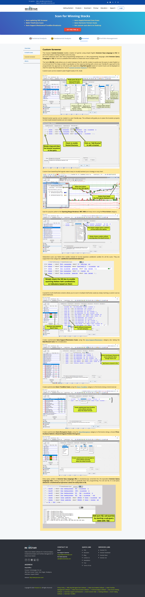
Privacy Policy (61, 587)
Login (121, 8)
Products (78, 8)
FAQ (85, 550)
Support (112, 8)
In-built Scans (29, 52)
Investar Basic (104, 555)
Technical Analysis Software (98, 589)
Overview (27, 48)
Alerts (26, 61)
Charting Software (103, 592)
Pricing (95, 8)
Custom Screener (30, 57)
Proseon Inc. (38, 587)
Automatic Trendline (69, 594)
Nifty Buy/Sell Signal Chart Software (76, 587)
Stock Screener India (90, 592)
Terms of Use (87, 565)
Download (87, 8)
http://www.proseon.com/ (37, 577)
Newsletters (87, 560)
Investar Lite (103, 558)
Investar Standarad (105, 552)
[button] (38, 38)
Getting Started (68, 8)
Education (104, 8)
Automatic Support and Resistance (73, 592)
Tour (85, 563)
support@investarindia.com (64, 554)
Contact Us (87, 558)
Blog (85, 555)
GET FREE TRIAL (72, 30)
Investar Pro (103, 550)
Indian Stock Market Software (96, 587)
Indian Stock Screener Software (80, 589)
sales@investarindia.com (64, 559)
